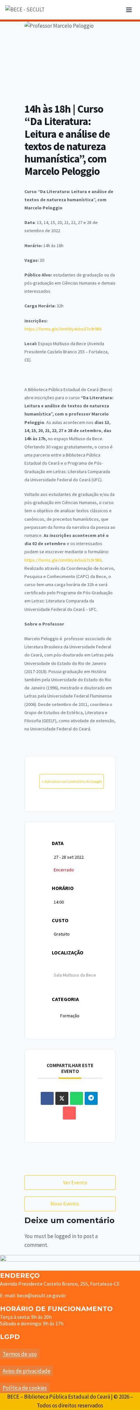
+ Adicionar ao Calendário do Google (72, 781)
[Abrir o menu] (129, 10)
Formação (69, 1016)
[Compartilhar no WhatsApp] (76, 1098)
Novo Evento (64, 1203)
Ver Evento (75, 1182)
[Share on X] (61, 1098)
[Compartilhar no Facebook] (47, 1098)
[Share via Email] (69, 1113)
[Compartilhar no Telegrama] (91, 1098)
